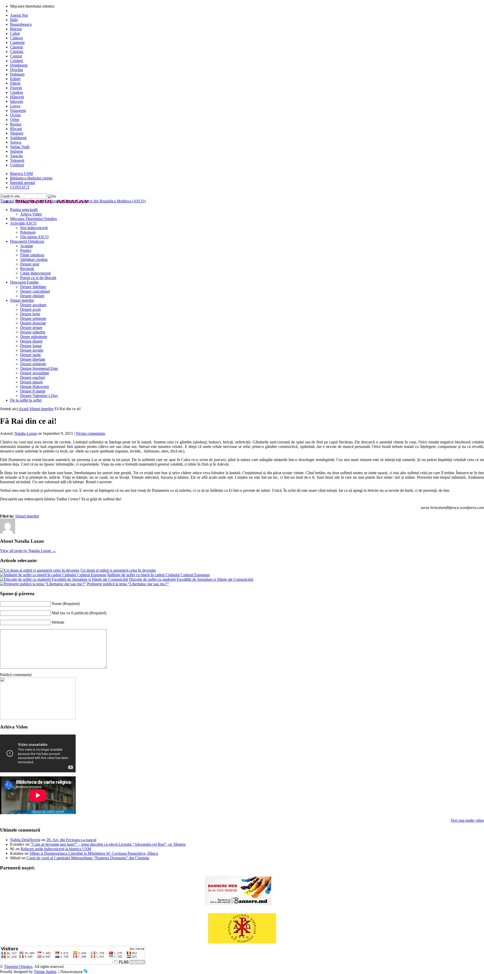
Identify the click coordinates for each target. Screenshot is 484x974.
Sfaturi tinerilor (22, 300)
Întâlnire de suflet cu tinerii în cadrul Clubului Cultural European (158, 575)
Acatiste (26, 246)
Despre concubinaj (35, 291)
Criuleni (16, 60)
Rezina (15, 124)
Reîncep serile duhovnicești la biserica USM (56, 849)
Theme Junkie (45, 971)
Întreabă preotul (22, 182)
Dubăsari (17, 74)
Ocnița (15, 115)
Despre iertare (31, 327)
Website (58, 622)
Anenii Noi (19, 15)
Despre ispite (30, 355)
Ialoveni (16, 101)
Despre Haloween (34, 386)
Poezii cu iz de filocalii (38, 278)
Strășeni (16, 151)
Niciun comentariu (90, 433)
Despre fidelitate (33, 287)
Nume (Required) (66, 603)
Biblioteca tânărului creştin (31, 178)
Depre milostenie (33, 336)
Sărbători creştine (34, 259)
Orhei (14, 119)
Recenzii (27, 268)
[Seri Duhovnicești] (38, 718)
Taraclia (16, 156)
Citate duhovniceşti (35, 273)
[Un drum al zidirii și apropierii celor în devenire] (39, 570)
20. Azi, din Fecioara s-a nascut (71, 840)
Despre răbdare (32, 296)
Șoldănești (18, 138)
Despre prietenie (33, 318)
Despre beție (30, 314)
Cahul (15, 33)
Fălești (15, 83)
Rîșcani (16, 129)
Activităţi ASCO (23, 223)
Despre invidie (31, 350)
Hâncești (17, 97)
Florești (16, 88)
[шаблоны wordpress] (85, 971)
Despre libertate (32, 359)
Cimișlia (16, 51)
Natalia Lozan (25, 433)
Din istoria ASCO (34, 237)
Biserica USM (21, 173)
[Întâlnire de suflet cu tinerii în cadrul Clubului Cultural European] (53, 575)
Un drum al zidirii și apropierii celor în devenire (118, 570)
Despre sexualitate (34, 373)
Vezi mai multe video (467, 820)
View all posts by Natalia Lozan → (28, 551)
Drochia (16, 70)
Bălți (14, 20)
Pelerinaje (28, 232)
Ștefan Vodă (19, 147)
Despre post (29, 264)
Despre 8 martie (32, 391)
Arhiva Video (31, 214)
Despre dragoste (33, 323)
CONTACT (19, 187)
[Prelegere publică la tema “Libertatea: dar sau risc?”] (43, 584)
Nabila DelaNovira (25, 840)
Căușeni (16, 47)
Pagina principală (24, 209)
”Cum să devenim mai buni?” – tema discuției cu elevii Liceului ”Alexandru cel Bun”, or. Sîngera (108, 844)
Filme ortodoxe (32, 255)
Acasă (23, 409)
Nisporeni (18, 110)
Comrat (16, 56)
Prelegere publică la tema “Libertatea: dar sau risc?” (128, 584)
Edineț (15, 79)
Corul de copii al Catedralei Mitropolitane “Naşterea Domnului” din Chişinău (87, 858)
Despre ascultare (33, 305)
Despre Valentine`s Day (39, 395)
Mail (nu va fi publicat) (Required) (79, 613)
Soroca (15, 142)
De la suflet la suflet (26, 400)
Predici (25, 250)
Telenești (17, 160)
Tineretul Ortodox (73, 201)
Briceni (16, 29)
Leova (15, 106)
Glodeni (16, 92)
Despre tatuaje (31, 382)
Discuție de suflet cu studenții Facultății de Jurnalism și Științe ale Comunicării (191, 579)
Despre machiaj (32, 377)
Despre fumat (31, 346)
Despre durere (31, 341)
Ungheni (17, 165)
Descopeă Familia (24, 282)
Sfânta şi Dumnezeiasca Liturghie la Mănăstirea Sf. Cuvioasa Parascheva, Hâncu (93, 853)
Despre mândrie (32, 332)
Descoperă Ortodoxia (27, 241)
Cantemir (17, 42)
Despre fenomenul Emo (39, 368)
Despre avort (30, 309)
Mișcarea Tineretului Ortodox (33, 219)
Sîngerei (16, 133)
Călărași (16, 38)
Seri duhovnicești (34, 228)
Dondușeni (18, 65)
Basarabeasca (21, 24)
